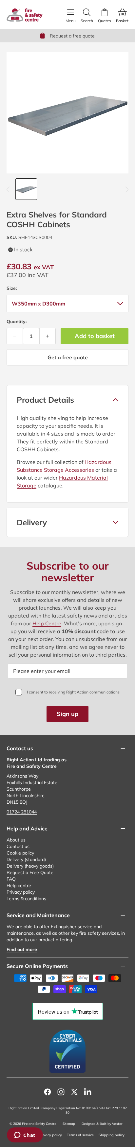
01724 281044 (22, 812)
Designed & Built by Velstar (102, 1124)
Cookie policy (20, 853)
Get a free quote (68, 357)
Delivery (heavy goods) (30, 866)
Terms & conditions (26, 898)
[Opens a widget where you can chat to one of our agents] (25, 1135)
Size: (12, 288)
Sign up (67, 714)
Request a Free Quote (30, 872)
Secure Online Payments (37, 966)
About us (16, 840)
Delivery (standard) (26, 859)
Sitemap (69, 1124)
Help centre (19, 885)
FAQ (11, 879)
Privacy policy (21, 892)
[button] (67, 399)
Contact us (18, 846)
